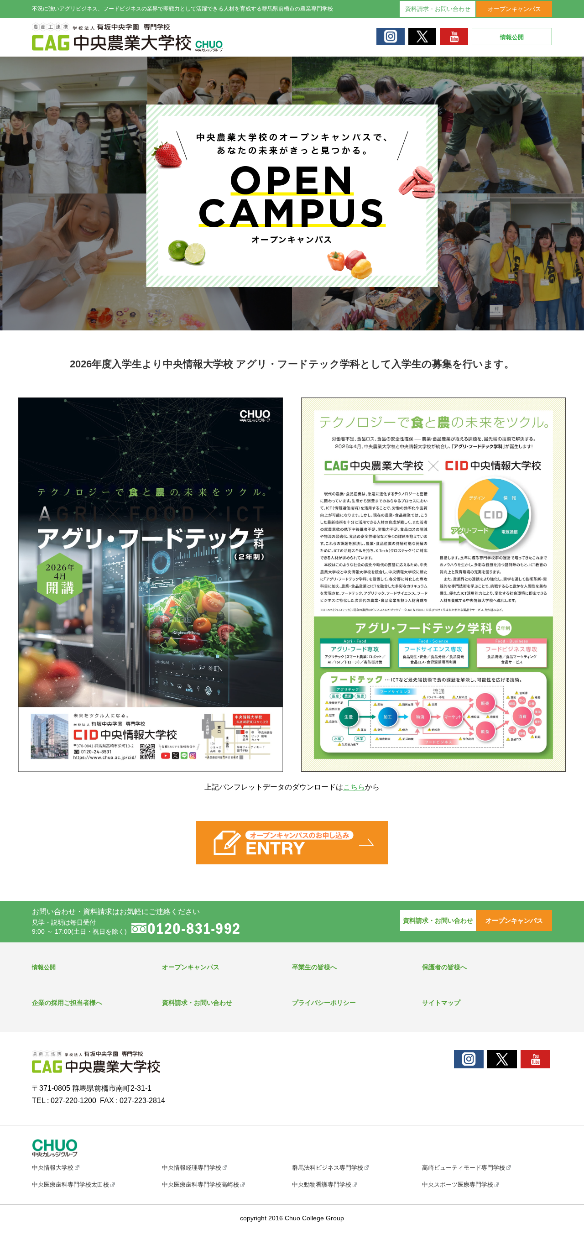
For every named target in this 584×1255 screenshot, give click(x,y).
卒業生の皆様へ (314, 967)
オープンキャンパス (514, 8)
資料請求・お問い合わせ (437, 8)
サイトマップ (441, 1002)
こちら (354, 787)
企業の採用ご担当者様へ (67, 1002)
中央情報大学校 (52, 1167)
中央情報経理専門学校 (191, 1167)
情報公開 (512, 37)
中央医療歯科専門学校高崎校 (200, 1184)
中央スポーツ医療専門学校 (457, 1184)
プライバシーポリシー (324, 1002)
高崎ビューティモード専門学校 (463, 1167)
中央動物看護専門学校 (321, 1184)
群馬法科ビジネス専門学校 (327, 1167)
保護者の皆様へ (444, 967)
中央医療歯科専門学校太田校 (70, 1184)
